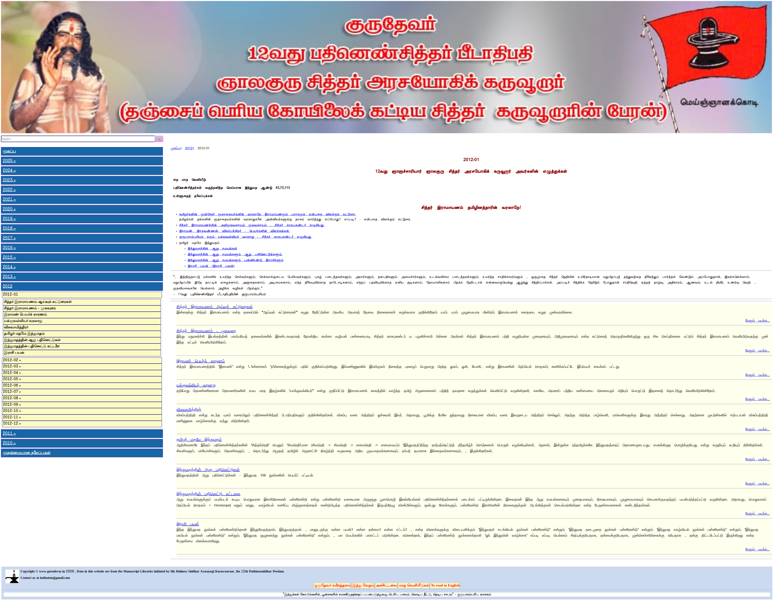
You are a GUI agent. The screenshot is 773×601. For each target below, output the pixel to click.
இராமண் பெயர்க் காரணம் (201, 360)
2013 (9, 276)
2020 (9, 209)
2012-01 (10, 295)
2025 (9, 161)
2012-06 (12, 385)
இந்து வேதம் (363, 585)
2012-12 (12, 424)
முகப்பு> (176, 147)
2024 (9, 170)
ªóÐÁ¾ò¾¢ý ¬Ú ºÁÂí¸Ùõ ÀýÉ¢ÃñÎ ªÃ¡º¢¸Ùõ (235, 259)
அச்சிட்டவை (386, 585)
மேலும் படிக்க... (757, 320)
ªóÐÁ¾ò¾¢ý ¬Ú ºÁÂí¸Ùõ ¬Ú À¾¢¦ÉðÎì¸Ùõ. (235, 253)
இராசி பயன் (188, 523)
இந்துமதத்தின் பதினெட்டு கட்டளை (208, 493)
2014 (9, 267)
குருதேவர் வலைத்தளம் (332, 585)
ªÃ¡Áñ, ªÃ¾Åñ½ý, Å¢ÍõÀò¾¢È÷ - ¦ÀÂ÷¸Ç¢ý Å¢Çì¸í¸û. (234, 230)
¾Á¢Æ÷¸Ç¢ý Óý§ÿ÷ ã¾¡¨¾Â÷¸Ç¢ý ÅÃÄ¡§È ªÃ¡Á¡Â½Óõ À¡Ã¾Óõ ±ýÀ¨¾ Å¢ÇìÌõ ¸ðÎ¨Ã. (267, 213)
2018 (9, 228)
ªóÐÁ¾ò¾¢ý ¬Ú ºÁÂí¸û (212, 247)
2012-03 (12, 366)
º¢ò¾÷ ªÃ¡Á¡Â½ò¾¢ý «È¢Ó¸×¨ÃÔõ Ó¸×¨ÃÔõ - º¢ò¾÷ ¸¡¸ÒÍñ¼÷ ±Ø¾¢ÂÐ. (251, 224)
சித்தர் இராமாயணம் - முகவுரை (206, 330)
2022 (9, 190)
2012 (7, 286)
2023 (9, 180)
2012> (189, 147)
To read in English (445, 585)
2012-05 (12, 379)
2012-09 (12, 405)
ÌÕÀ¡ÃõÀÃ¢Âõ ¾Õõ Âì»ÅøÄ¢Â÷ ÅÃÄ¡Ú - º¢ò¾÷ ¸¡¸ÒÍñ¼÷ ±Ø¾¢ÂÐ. (245, 236)
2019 (9, 218)
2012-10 (12, 411)
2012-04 (12, 373)
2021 (9, 199)
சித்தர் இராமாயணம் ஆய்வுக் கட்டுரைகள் (215, 306)
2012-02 (12, 360)
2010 (9, 443)
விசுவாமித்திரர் (189, 408)
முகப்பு (9, 151)
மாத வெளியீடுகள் (414, 585)
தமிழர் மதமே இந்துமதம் (199, 438)
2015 (9, 257)
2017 (9, 238)
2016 (9, 247)
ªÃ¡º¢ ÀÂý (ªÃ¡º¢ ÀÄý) (211, 265)
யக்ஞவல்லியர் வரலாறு (196, 384)
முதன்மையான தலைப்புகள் (27, 452)
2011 (9, 433)
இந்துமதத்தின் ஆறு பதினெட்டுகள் (208, 469)
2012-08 (12, 398)
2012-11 (12, 417)
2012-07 (12, 392)
